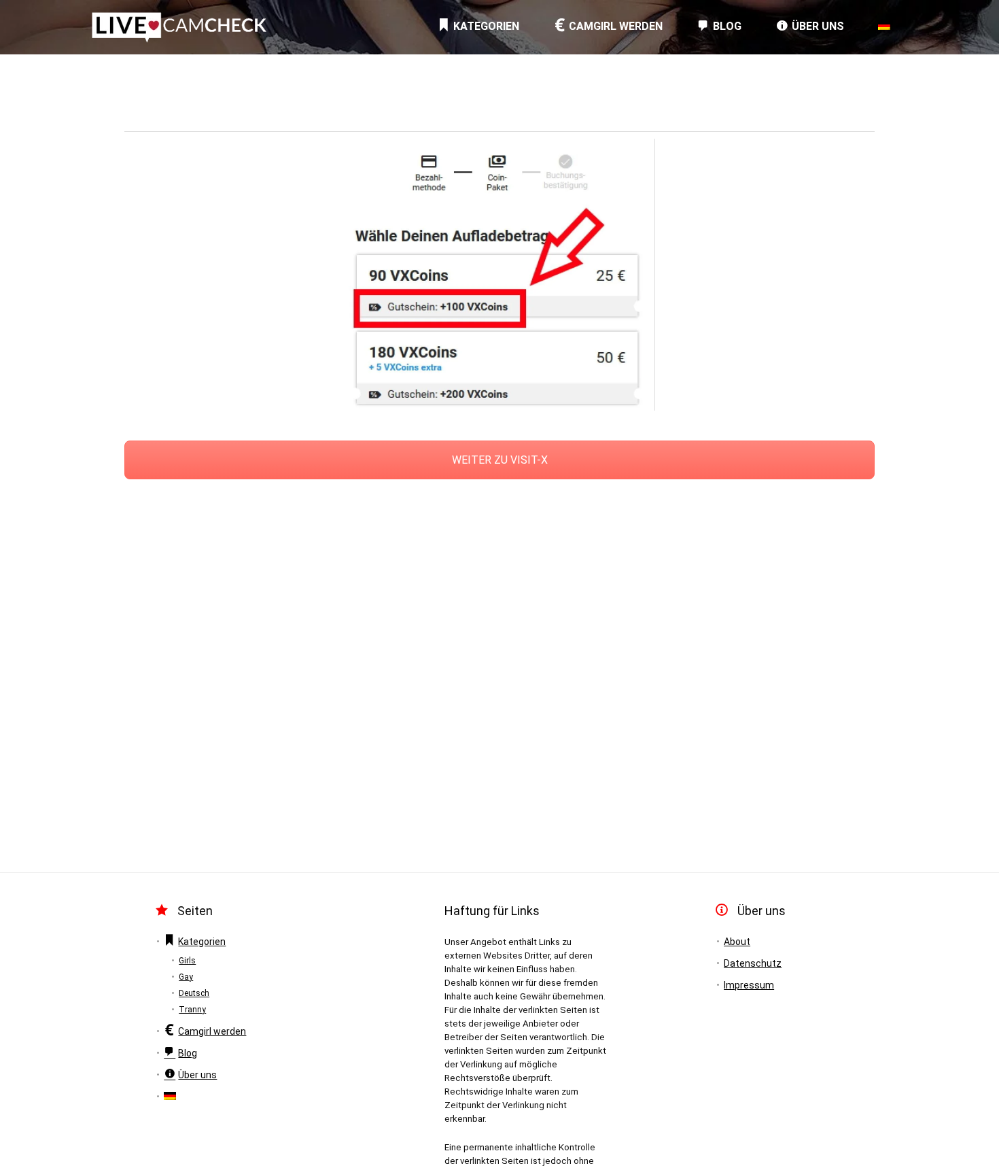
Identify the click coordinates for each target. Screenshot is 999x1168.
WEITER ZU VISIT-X (500, 459)
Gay (186, 977)
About (737, 941)
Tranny (192, 1009)
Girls (187, 960)
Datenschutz (753, 963)
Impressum (749, 985)
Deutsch (194, 993)
